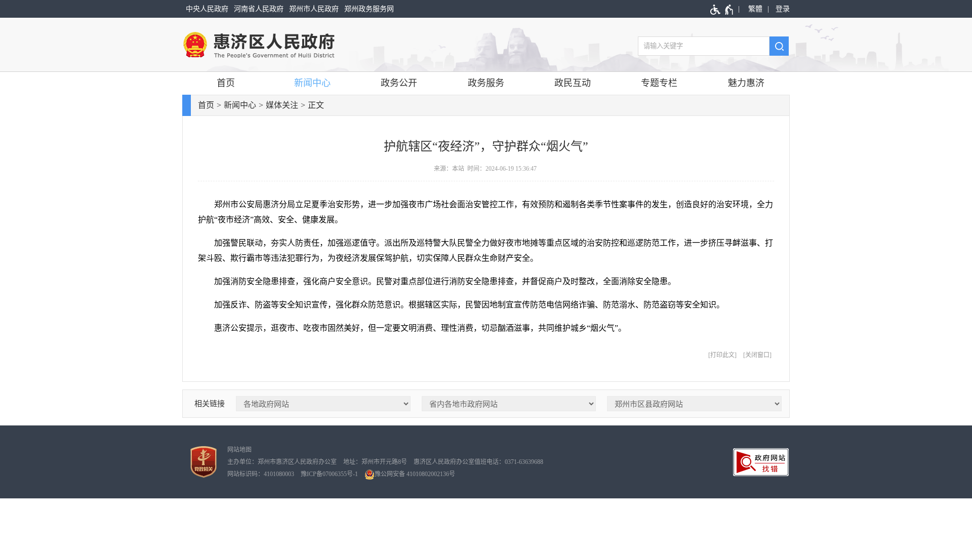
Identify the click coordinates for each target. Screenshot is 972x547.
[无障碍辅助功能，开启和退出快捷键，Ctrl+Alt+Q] (722, 10)
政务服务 (486, 83)
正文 (316, 105)
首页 (226, 83)
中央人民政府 (207, 9)
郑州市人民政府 (314, 9)
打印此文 (722, 355)
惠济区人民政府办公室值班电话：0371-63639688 (478, 461)
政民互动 (572, 83)
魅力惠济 (746, 83)
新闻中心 (312, 83)
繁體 (755, 9)
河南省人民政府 (259, 9)
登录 (783, 9)
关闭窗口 (757, 355)
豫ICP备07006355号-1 (329, 474)
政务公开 (399, 83)
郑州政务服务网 (369, 9)
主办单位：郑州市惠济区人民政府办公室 (282, 461)
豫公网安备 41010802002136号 (415, 474)
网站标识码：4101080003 (260, 474)
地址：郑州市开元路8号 (375, 461)
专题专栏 (659, 83)
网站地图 (239, 449)
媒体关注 (282, 105)
